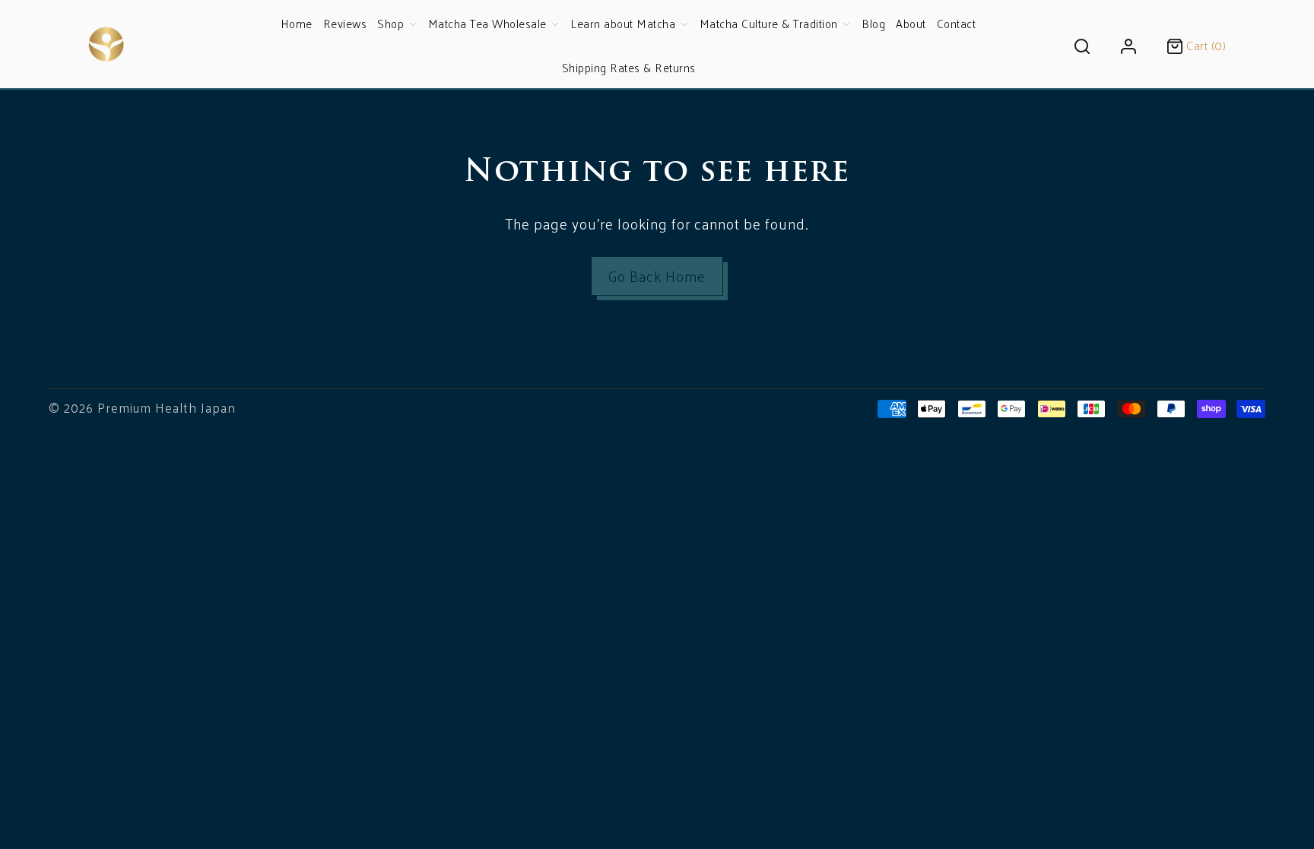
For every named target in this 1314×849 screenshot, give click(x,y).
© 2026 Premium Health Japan (142, 407)
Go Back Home (657, 276)
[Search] (1082, 44)
